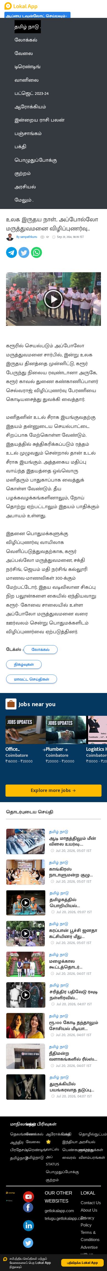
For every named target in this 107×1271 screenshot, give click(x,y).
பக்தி (66, 1134)
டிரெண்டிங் (36, 1149)
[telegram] (12, 255)
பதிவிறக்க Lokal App (82, 1263)
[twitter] (24, 255)
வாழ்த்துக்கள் (91, 1149)
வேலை (33, 1141)
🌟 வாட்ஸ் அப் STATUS (52, 1153)
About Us (89, 1210)
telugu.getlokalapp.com (65, 1218)
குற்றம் (52, 1179)
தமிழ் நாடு (27, 26)
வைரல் (69, 1157)
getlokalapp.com (59, 1210)
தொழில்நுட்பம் (93, 1134)
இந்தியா (70, 1141)
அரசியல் (87, 1141)
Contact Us (91, 1202)
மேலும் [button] (23, 200)
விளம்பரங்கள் (92, 1157)
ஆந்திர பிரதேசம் (18, 1146)
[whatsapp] (37, 255)
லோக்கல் (34, 1134)
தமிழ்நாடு (19, 1158)
